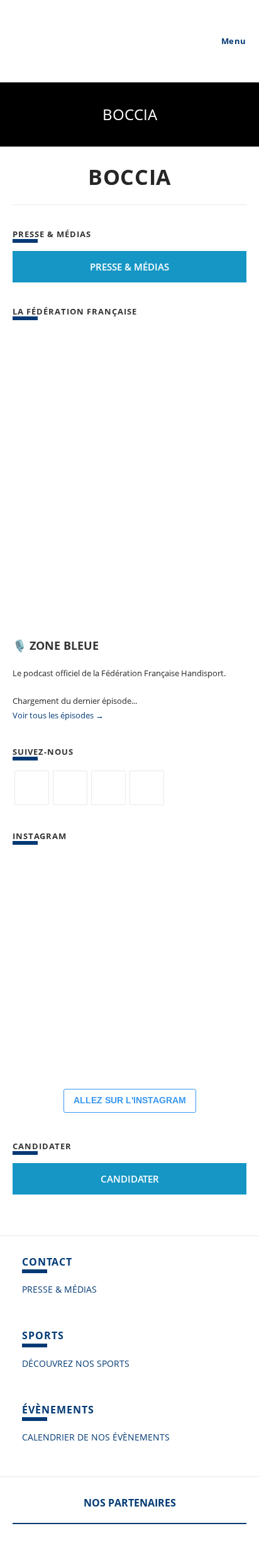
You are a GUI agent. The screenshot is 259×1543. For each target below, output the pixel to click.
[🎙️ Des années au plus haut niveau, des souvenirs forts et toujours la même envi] (201, 1041)
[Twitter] (31, 788)
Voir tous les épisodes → (58, 715)
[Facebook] (70, 788)
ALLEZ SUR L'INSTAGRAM (130, 1100)
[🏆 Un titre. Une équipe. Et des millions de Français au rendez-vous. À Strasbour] (125, 890)
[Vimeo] (147, 788)
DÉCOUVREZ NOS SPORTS (76, 1363)
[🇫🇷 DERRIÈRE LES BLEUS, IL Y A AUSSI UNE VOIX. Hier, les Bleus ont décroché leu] (125, 966)
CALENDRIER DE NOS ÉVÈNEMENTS (96, 1437)
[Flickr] (108, 788)
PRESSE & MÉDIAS (59, 1289)
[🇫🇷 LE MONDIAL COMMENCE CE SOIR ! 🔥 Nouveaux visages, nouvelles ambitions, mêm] (50, 1041)
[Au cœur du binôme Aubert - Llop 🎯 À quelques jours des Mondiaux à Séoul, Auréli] (50, 966)
